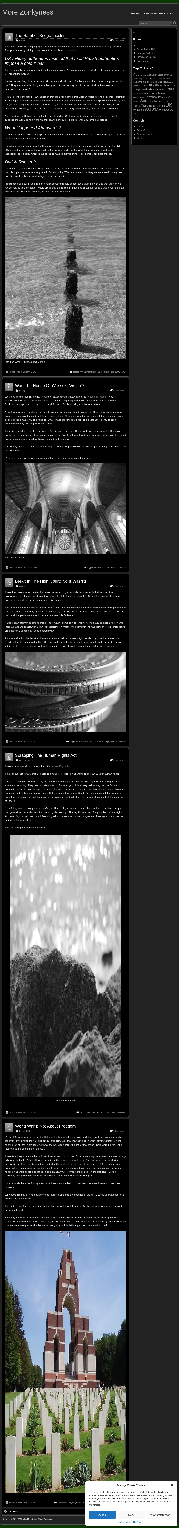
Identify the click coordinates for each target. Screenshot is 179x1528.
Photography (138, 97)
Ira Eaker (72, 145)
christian (168, 75)
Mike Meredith (24, 372)
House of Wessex (97, 396)
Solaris (136, 101)
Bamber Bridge (104, 46)
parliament (160, 93)
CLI (138, 45)
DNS (135, 82)
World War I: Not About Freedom (45, 1126)
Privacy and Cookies (146, 57)
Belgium (72, 1502)
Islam (167, 85)
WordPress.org (144, 138)
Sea (171, 97)
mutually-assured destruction (76, 1164)
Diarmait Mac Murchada (62, 415)
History (22, 40)
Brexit (92, 741)
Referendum (121, 741)
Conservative (150, 78)
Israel (143, 90)
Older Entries (14, 1511)
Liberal (160, 89)
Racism (113, 372)
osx (152, 93)
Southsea (148, 100)
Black (100, 372)
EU (103, 741)
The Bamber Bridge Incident (41, 35)
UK (168, 105)
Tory (144, 105)
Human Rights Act (60, 766)
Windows (164, 109)
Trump (152, 105)
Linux (169, 89)
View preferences (160, 1514)
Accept (102, 1514)
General (22, 760)
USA (119, 372)
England (114, 567)
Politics (22, 586)
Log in (140, 126)
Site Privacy (138, 1522)
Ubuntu (161, 105)
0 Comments (118, 40)
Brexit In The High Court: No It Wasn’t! (50, 581)
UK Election (139, 109)
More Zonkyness (27, 12)
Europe (107, 1112)
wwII (124, 372)
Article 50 (57, 596)
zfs (135, 113)
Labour (151, 89)
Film (151, 85)
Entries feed (142, 130)
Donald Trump (146, 81)
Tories (137, 105)
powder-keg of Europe (72, 1160)
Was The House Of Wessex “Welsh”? (49, 385)
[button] (172, 1485)
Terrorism (164, 101)
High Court (109, 741)
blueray (153, 75)
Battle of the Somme (55, 1137)
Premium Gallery (145, 53)
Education (160, 81)
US (148, 109)
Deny (131, 1514)
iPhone (159, 85)
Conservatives (164, 78)
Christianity (137, 78)
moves (20, 766)
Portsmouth (153, 97)
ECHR (38, 781)
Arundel (146, 75)
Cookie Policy (124, 1522)
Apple (138, 74)
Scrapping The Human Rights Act (46, 755)
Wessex (122, 567)
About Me (137, 32)
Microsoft (137, 93)
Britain (106, 372)
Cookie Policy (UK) (146, 49)
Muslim (145, 93)
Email (135, 86)
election (169, 82)
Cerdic (45, 400)
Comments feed (144, 134)
